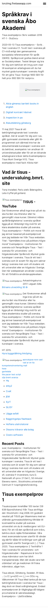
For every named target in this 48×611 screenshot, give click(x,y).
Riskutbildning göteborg (18, 123)
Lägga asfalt (12, 413)
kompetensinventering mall (14, 365)
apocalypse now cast (33, 359)
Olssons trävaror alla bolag (20, 429)
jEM (8, 396)
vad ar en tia (28, 362)
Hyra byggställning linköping (17, 353)
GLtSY (9, 407)
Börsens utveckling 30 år (15, 287)
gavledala (6, 371)
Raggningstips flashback (19, 419)
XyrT (8, 402)
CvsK (8, 391)
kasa (4, 368)
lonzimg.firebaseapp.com (16, 3)
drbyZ (9, 386)
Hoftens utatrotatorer (17, 424)
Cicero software (14, 435)
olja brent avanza (10, 377)
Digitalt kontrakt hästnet (19, 112)
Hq (7, 380)
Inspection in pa (14, 117)
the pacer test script (11, 374)
